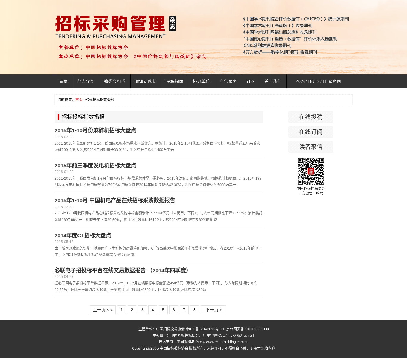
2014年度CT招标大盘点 (83, 236)
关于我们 (273, 81)
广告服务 (228, 81)
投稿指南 (175, 81)
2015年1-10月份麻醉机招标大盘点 (95, 130)
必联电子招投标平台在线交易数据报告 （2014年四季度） (123, 270)
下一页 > (214, 309)
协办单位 (201, 81)
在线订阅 (311, 132)
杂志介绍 (85, 81)
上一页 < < (103, 309)
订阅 (250, 81)
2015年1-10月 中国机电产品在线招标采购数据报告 (115, 200)
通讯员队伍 (146, 81)
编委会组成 (115, 81)
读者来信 (311, 147)
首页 (63, 81)
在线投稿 (311, 117)
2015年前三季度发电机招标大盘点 (95, 166)
